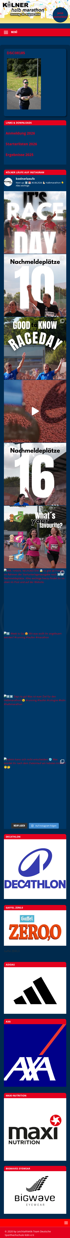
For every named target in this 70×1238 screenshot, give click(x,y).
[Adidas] (35, 990)
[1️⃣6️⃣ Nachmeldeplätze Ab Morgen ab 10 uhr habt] (35, 474)
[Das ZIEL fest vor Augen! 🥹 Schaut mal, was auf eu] (35, 411)
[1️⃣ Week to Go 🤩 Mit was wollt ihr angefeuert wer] (35, 663)
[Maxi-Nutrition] (35, 1129)
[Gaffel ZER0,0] (35, 944)
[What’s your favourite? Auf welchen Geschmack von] (35, 537)
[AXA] (35, 1085)
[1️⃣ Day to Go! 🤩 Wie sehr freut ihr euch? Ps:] (35, 348)
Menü (14, 32)
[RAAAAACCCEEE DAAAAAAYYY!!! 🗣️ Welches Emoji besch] (35, 222)
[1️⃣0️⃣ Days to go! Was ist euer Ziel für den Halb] (35, 726)
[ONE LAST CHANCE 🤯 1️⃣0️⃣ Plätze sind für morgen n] (35, 285)
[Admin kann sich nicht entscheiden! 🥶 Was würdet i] (35, 788)
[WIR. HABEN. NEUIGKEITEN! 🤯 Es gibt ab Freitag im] (35, 600)
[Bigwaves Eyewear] (35, 1192)
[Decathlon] (35, 898)
